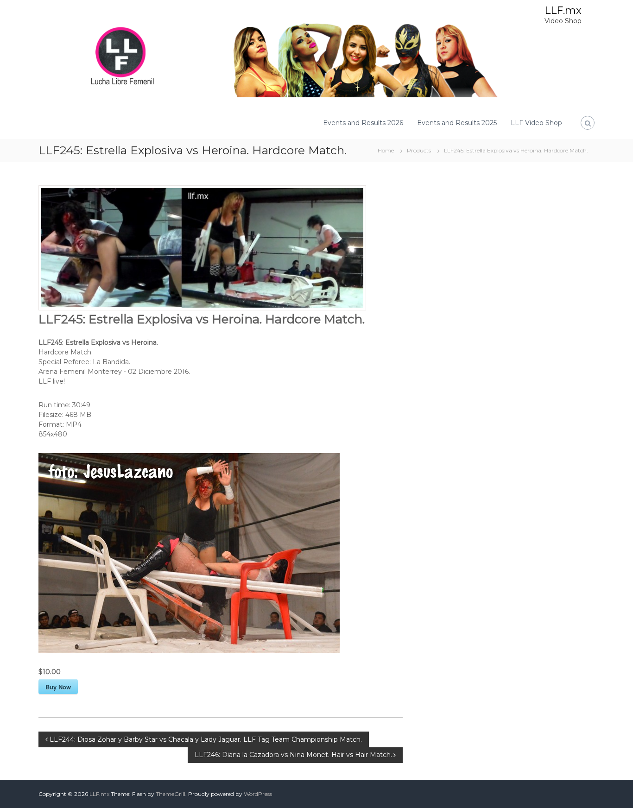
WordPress (258, 793)
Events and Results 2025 (457, 123)
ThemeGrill (170, 793)
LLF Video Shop (536, 123)
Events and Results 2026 (363, 123)
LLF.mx (563, 10)
